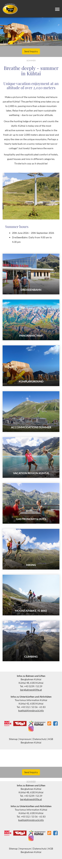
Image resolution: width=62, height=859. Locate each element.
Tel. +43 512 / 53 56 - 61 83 (31, 707)
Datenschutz (39, 739)
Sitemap (13, 739)
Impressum (25, 739)
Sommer (31, 781)
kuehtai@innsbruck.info (31, 710)
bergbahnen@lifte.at (31, 689)
